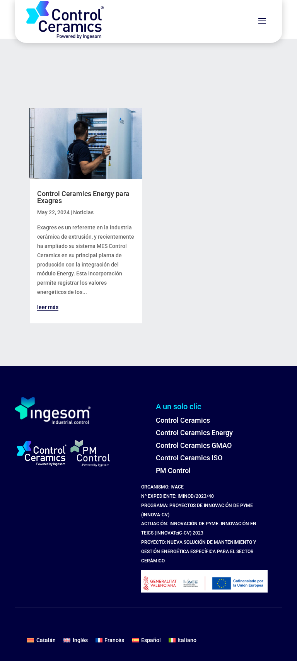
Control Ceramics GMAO (194, 445)
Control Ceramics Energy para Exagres (83, 197)
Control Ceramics (183, 420)
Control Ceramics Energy (194, 433)
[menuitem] (41, 640)
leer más (47, 307)
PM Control (173, 470)
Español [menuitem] (151, 640)
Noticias (83, 212)
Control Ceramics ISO (189, 458)
